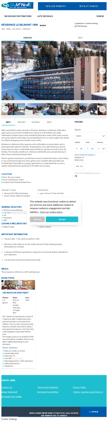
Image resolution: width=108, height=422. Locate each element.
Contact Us (6, 387)
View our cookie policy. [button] (51, 212)
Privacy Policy (79, 387)
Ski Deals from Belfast (47, 391)
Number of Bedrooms (79, 158)
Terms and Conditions (47, 387)
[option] (54, 70)
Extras (36, 122)
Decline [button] (37, 219)
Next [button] (102, 70)
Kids (49, 122)
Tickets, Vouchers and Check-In (88, 391)
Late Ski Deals (45, 16)
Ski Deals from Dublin (11, 396)
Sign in (100, 16)
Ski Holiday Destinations (18, 16)
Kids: (88, 142)
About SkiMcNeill (9, 391)
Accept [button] (62, 219)
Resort (22, 122)
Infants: (100, 142)
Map (80, 38)
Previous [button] (5, 70)
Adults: (77, 142)
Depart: (78, 129)
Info (8, 122)
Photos (27, 38)
